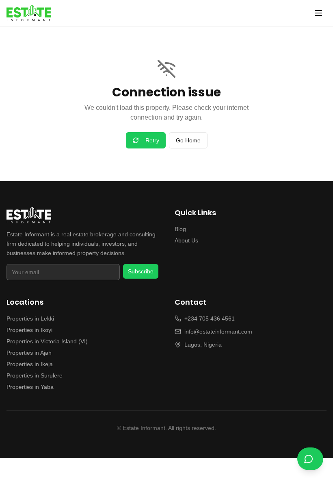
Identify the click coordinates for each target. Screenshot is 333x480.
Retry (152, 140)
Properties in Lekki (30, 318)
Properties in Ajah (29, 352)
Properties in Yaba (30, 387)
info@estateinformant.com (218, 331)
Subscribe (141, 271)
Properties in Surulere (34, 375)
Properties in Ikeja (29, 364)
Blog (180, 229)
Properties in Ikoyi (29, 330)
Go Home (188, 140)
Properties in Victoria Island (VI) (47, 341)
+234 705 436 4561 (209, 318)
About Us (186, 240)
